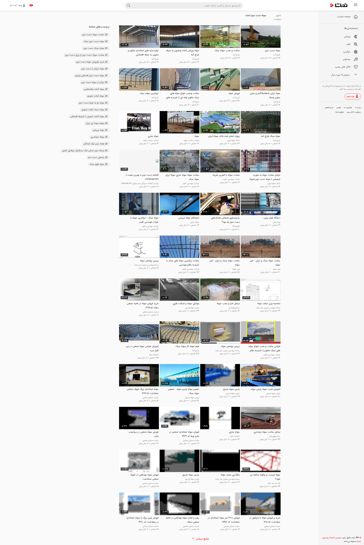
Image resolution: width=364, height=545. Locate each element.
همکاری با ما (348, 107)
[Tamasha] (338, 5)
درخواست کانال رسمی (354, 112)
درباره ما (358, 107)
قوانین (339, 107)
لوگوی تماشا (339, 112)
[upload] (31, 5)
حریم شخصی (329, 107)
